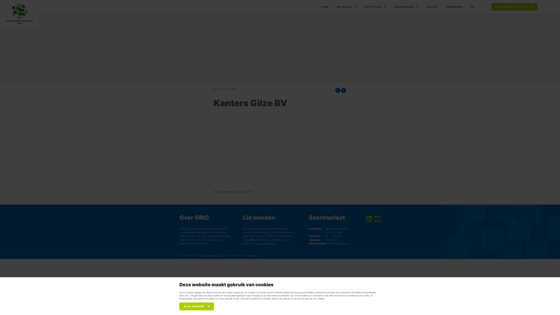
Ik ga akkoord (194, 306)
